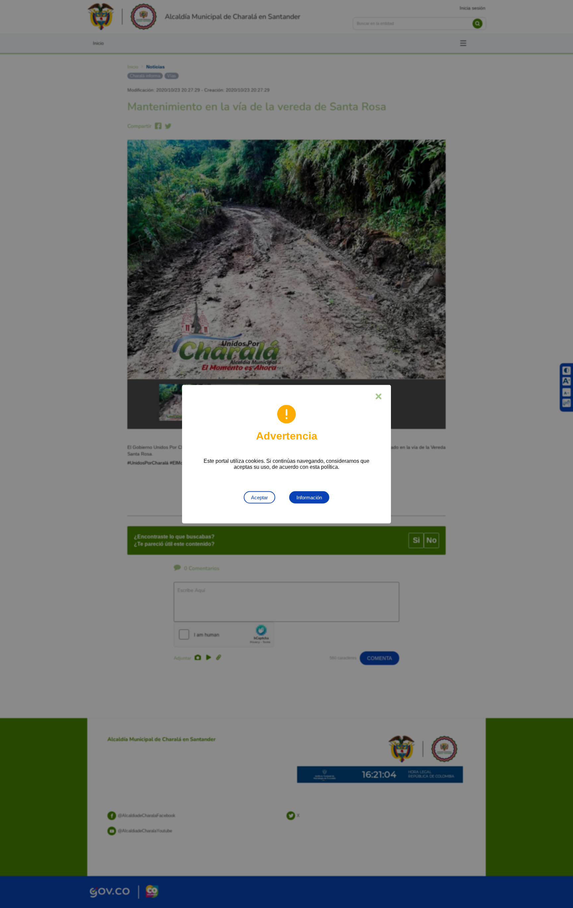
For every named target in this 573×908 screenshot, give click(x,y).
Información (309, 497)
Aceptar (259, 497)
